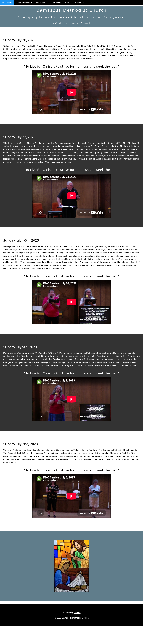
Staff (67, 2)
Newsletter (41, 2)
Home (9, 2)
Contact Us (79, 2)
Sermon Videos (23, 2)
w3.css (77, 612)
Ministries (55, 2)
